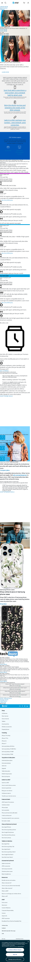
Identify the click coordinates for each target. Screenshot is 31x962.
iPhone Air (4, 741)
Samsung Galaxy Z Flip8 (7, 754)
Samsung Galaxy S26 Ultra (8, 746)
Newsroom (4, 905)
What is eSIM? (5, 891)
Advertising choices (19, 938)
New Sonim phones (6, 837)
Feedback (4, 928)
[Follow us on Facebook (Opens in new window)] (22, 706)
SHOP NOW (3, 30)
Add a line (4, 765)
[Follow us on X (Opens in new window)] (20, 706)
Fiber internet (5, 716)
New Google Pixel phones (8, 832)
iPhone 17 (4, 743)
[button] (2, 3)
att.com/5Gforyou (7, 200)
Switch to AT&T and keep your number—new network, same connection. (15, 122)
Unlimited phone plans (7, 760)
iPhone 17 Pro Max (6, 735)
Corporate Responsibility (8, 910)
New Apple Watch (6, 849)
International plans (6, 763)
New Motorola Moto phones (8, 835)
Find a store (4, 902)
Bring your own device (7, 790)
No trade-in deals (6, 821)
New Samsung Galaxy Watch (8, 852)
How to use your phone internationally (11, 885)
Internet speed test (6, 788)
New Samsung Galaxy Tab (8, 846)
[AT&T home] (15, 3)
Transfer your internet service (9, 796)
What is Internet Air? (6, 883)
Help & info (4, 915)
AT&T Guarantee (6, 918)
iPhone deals (5, 807)
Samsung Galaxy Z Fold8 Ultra (9, 749)
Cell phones (4, 713)
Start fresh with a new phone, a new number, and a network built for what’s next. (15, 92)
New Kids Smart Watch (7, 857)
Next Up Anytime (6, 776)
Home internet (5, 718)
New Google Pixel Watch (7, 854)
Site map (3, 938)
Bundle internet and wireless (8, 880)
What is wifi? (5, 896)
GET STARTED (4, 371)
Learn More (3, 664)
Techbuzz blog (5, 925)
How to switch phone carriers (9, 785)
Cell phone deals (6, 805)
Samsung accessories (7, 868)
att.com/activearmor (20, 475)
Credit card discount (6, 815)
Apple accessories (6, 863)
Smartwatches (5, 724)
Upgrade (4, 768)
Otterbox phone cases (7, 871)
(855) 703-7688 (4, 35)
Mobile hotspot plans (7, 773)
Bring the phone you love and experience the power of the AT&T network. (15, 107)
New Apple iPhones (6, 827)
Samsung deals (5, 810)
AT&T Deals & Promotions (8, 802)
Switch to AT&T (5, 782)
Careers (4, 913)
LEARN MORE (5, 72)
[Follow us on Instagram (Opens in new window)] (25, 706)
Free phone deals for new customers (10, 818)
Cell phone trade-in (6, 793)
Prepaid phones (5, 729)
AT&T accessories (6, 866)
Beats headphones (6, 874)
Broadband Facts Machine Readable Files (11, 921)
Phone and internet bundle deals (9, 812)
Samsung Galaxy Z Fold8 (7, 751)
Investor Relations (6, 907)
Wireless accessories (7, 726)
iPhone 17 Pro (5, 738)
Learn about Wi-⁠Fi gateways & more (19, 152)
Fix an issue (8, 150)
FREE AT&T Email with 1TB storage (8, 930)
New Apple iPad (5, 844)
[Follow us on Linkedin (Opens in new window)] (27, 706)
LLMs (3, 933)
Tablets (3, 721)
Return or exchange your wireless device (11, 893)
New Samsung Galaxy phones (9, 829)
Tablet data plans (6, 771)
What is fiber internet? (7, 888)
